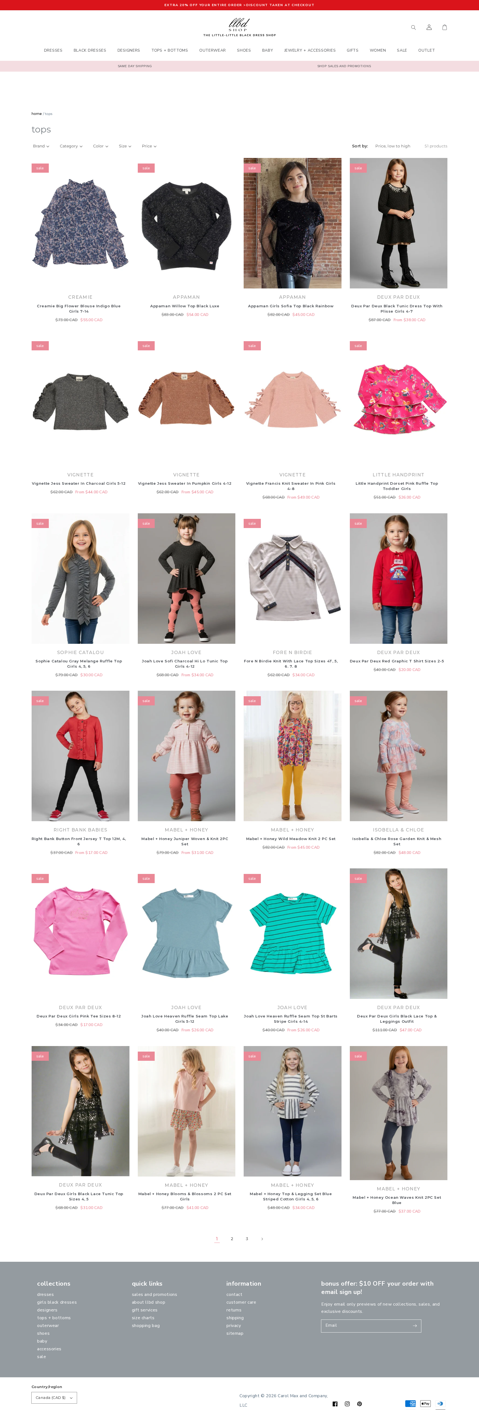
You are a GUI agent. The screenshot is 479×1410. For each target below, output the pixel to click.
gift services (145, 1310)
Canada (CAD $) (51, 1397)
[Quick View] (123, 285)
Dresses (45, 1294)
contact (234, 1294)
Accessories (49, 1349)
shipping (235, 1318)
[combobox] (388, 27)
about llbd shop (148, 1302)
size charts (143, 1318)
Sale (41, 1357)
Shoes (43, 1333)
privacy (233, 1326)
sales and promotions (154, 1294)
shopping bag (146, 1326)
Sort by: (360, 146)
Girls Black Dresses (57, 1302)
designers (47, 1310)
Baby (42, 1341)
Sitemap (234, 1333)
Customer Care (241, 1302)
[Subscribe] (415, 1326)
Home (37, 114)
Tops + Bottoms (54, 1318)
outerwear (48, 1326)
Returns (233, 1310)
